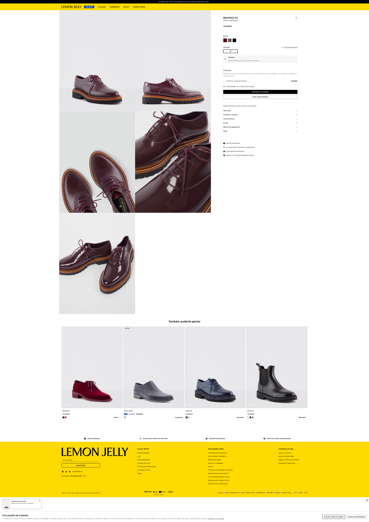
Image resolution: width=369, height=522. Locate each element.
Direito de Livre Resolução (218, 484)
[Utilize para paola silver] (153, 367)
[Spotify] (69, 471)
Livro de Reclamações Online (219, 477)
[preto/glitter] (248, 417)
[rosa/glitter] (189, 417)
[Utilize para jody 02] (215, 367)
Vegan (139, 473)
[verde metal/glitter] (253, 417)
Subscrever (80, 465)
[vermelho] (66, 417)
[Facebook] (63, 471)
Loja (138, 456)
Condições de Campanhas (217, 453)
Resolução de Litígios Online (218, 480)
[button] (260, 111)
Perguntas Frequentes (287, 463)
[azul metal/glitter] (187, 417)
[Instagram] (66, 471)
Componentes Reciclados (146, 466)
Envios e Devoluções (286, 456)
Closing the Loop (143, 463)
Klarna (210, 466)
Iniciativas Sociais (143, 470)
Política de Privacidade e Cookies (220, 470)
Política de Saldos (214, 460)
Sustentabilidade (143, 460)
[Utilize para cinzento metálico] (230, 40)
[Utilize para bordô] (225, 40)
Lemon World (143, 449)
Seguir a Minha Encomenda (289, 460)
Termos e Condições (215, 463)
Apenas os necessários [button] (356, 517)
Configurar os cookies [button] (216, 518)
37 (230, 51)
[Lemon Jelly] (71, 7)
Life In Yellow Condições (217, 456)
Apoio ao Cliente (285, 453)
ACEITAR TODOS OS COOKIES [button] (333, 517)
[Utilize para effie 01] (277, 367)
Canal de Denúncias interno (218, 473)
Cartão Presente (143, 453)
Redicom (98, 493)
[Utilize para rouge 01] (92, 367)
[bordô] (63, 417)
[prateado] (125, 417)
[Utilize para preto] (234, 40)
